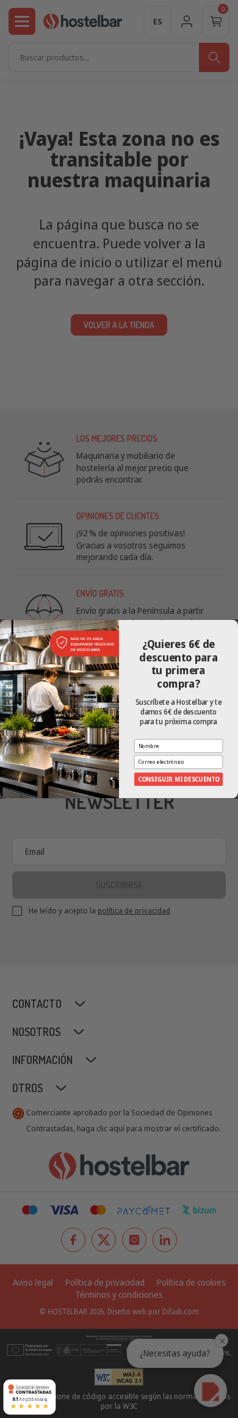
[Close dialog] (232, 625)
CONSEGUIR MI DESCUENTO (179, 779)
